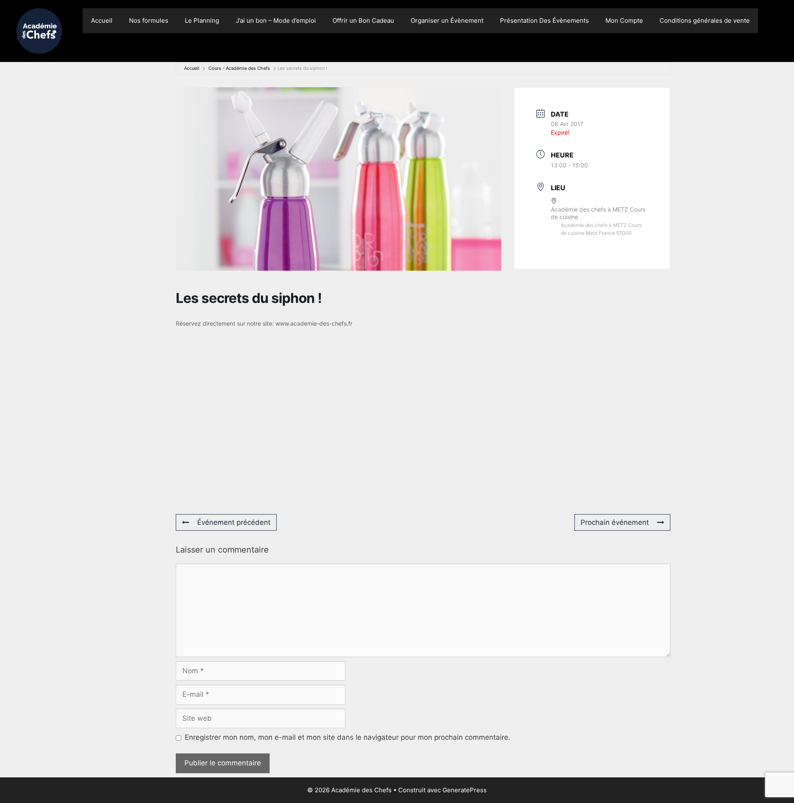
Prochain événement (615, 522)
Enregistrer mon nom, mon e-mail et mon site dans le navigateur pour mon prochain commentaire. (347, 737)
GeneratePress (464, 790)
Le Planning (202, 20)
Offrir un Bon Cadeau (363, 20)
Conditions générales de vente (705, 20)
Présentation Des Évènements (544, 20)
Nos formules (148, 20)
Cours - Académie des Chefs (239, 68)
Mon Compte (624, 20)
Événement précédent (233, 522)
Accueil (101, 20)
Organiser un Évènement (447, 20)
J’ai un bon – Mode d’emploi (276, 20)
